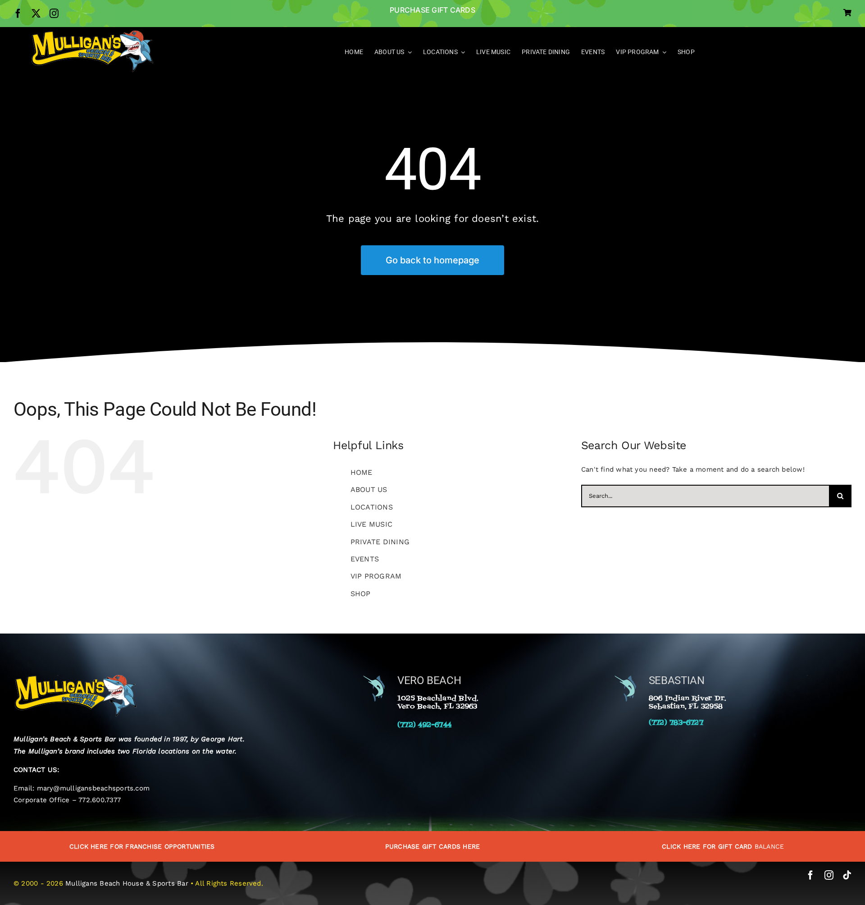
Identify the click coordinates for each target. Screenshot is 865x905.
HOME (362, 472)
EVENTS (365, 559)
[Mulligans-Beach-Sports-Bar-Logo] (92, 33)
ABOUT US (369, 489)
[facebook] (18, 13)
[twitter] (36, 13)
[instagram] (54, 13)
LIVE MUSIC (371, 524)
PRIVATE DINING (380, 541)
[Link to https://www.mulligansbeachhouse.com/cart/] (847, 12)
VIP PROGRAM (376, 576)
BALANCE (723, 846)
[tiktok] (846, 875)
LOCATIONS (372, 507)
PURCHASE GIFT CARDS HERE (432, 846)
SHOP (361, 593)
